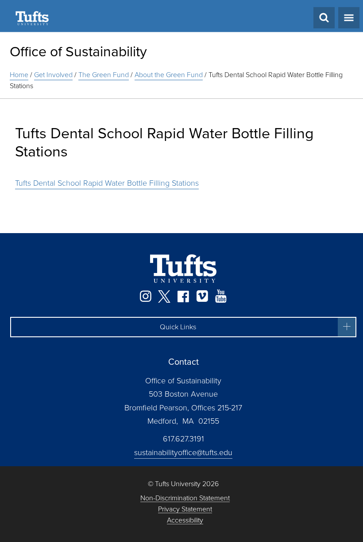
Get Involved (53, 75)
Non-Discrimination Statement (185, 498)
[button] (183, 327)
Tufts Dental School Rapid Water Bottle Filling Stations (107, 183)
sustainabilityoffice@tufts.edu (183, 452)
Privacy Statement (185, 509)
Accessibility (185, 520)
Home (19, 75)
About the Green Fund (169, 75)
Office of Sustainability (78, 51)
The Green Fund (103, 75)
